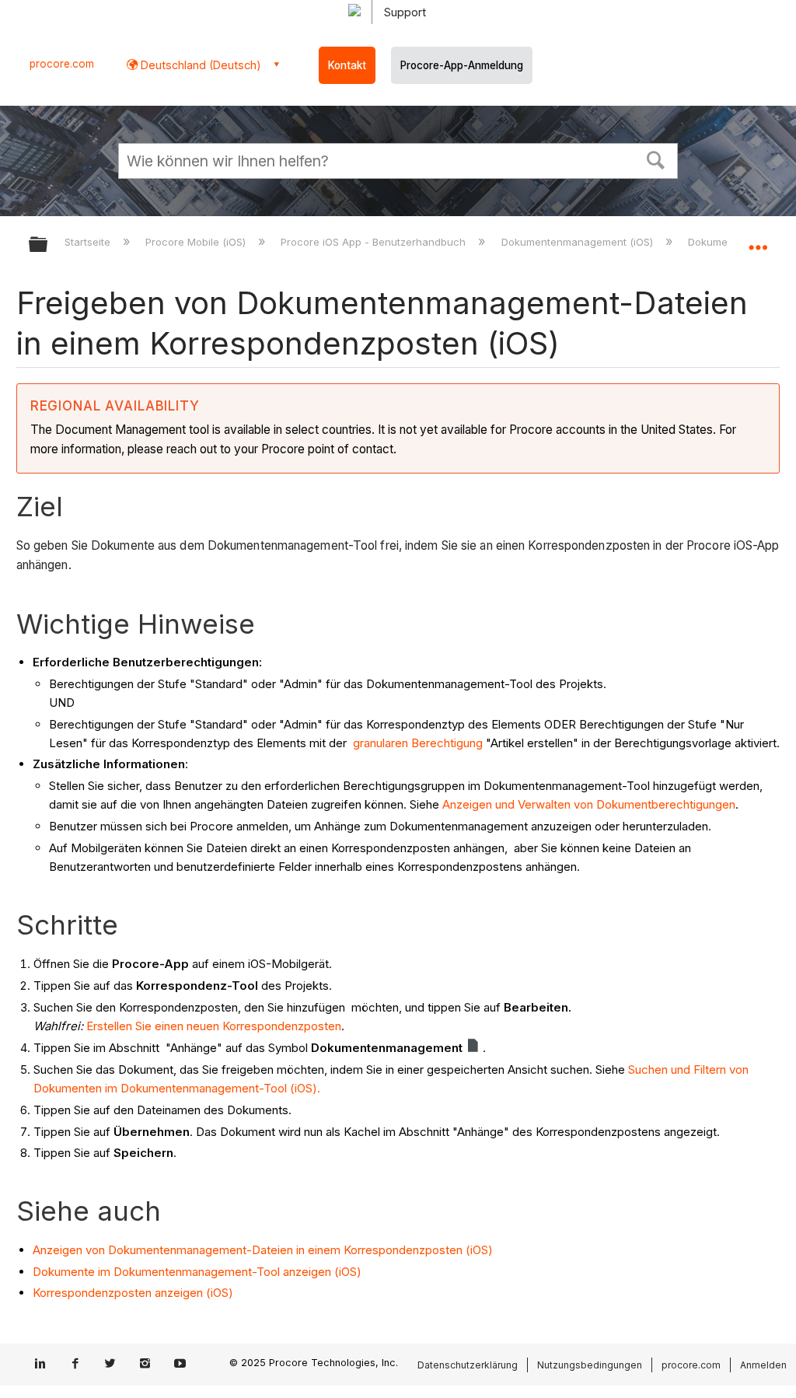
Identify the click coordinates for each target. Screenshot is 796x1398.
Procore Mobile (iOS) (197, 242)
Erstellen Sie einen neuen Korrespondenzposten (213, 1026)
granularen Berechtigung (416, 743)
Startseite (89, 242)
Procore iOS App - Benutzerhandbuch (375, 242)
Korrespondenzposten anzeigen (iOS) (133, 1292)
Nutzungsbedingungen (589, 1365)
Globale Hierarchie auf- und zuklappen (48, 245)
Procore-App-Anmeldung (461, 65)
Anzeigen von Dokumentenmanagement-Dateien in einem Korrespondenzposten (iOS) (263, 1249)
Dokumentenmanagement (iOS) (578, 242)
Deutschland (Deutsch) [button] (199, 65)
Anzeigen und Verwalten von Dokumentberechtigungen (588, 804)
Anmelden (763, 1365)
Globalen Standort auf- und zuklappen (758, 239)
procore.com (62, 64)
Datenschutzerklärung (467, 1365)
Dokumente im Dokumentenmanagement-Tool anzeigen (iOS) (197, 1271)
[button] (656, 158)
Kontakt (347, 65)
